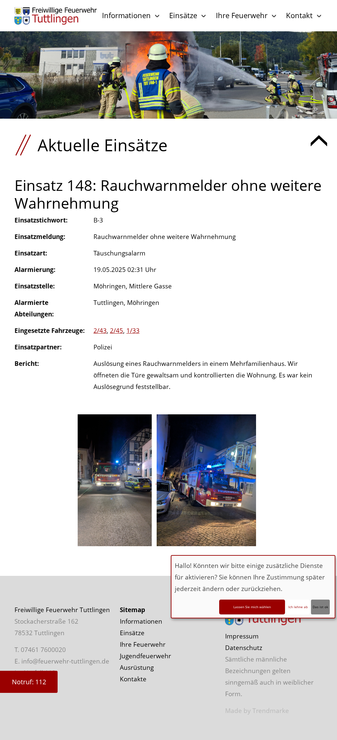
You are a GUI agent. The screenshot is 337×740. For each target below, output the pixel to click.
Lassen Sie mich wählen (252, 607)
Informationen (126, 15)
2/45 (116, 330)
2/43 (100, 330)
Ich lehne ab (298, 607)
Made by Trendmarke (257, 710)
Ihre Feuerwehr (242, 15)
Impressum (242, 636)
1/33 (133, 330)
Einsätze (183, 15)
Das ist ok (320, 607)
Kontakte (133, 679)
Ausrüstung (137, 667)
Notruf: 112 (29, 681)
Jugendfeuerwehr (145, 656)
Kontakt (299, 15)
